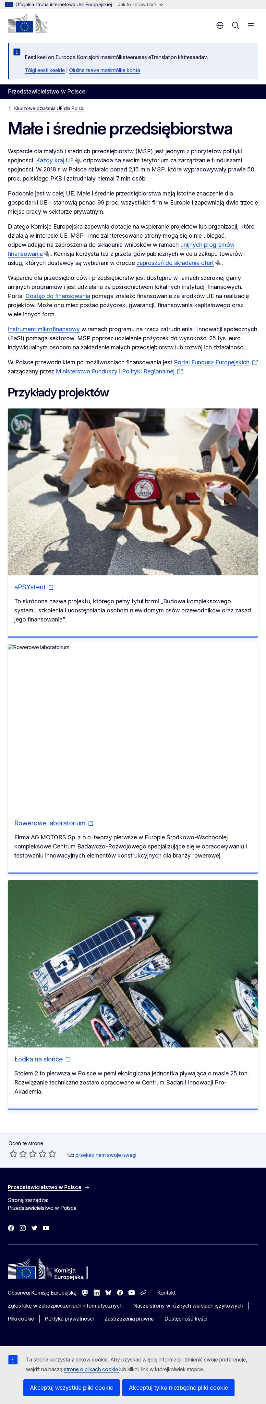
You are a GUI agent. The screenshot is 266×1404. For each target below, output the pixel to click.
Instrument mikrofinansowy (44, 329)
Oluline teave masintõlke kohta (104, 70)
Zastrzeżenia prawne (129, 1318)
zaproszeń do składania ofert (175, 262)
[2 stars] (18, 1153)
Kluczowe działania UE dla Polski (49, 108)
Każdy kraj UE (55, 160)
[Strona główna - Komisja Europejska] (27, 22)
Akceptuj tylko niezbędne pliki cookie (178, 1387)
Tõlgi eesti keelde (45, 70)
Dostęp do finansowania (57, 296)
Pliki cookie (21, 1318)
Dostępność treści (185, 1318)
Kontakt (166, 1292)
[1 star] (13, 1153)
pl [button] (220, 25)
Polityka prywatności (69, 1318)
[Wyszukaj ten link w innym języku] (78, 160)
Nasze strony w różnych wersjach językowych (188, 1305)
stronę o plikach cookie (91, 1369)
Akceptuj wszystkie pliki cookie (71, 1387)
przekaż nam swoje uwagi (106, 1155)
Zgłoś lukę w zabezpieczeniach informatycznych (65, 1305)
